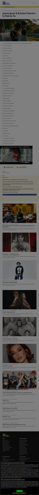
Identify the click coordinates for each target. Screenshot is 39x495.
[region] (19, 478)
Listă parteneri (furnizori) (5, 488)
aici (8, 474)
